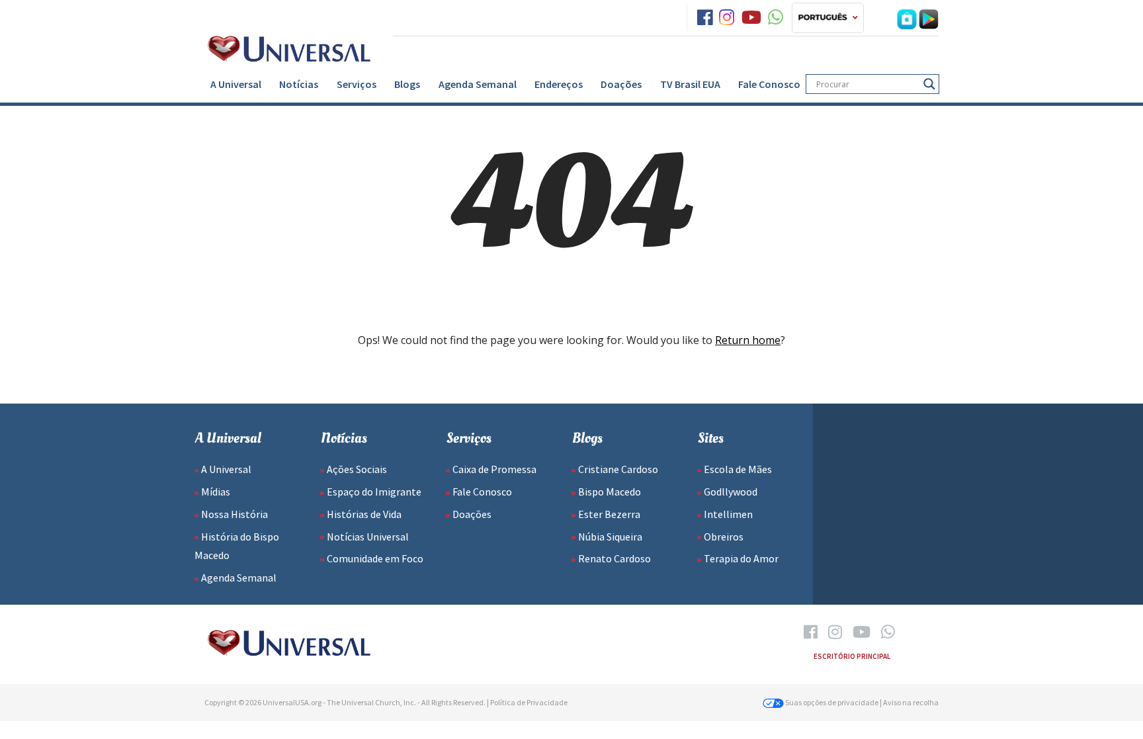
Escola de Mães (738, 469)
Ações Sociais (357, 469)
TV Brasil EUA (690, 84)
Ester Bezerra (609, 514)
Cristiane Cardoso (618, 469)
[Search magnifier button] (929, 84)
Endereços (558, 84)
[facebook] (704, 18)
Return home (748, 340)
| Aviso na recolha (909, 702)
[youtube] (751, 18)
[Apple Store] (907, 18)
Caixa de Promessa (494, 469)
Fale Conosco (769, 84)
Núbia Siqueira (610, 536)
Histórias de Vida (364, 514)
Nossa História (234, 514)
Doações (621, 84)
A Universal (235, 84)
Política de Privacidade (529, 702)
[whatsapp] (775, 18)
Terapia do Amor (741, 558)
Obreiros (723, 536)
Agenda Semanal (478, 84)
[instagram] (726, 18)
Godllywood (730, 491)
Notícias (298, 84)
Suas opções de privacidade (831, 702)
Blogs (407, 84)
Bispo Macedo (609, 491)
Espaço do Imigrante (374, 491)
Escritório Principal (852, 656)
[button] (828, 18)
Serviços (356, 84)
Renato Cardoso (614, 558)
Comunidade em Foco (375, 558)
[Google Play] (929, 18)
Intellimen (728, 514)
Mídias (215, 491)
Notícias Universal (368, 536)
